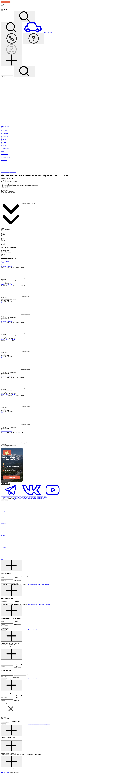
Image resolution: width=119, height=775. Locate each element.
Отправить (3, 584)
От (27, 673)
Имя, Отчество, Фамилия (19, 664)
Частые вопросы (17, 497)
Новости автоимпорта (26, 497)
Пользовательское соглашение (37, 498)
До (27, 674)
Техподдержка (4, 499)
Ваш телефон (17, 578)
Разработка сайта (12, 499)
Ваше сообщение (17, 627)
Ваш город (16, 700)
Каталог (6, 172)
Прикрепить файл (4, 628)
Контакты (45, 497)
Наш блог (34, 497)
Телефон (16, 666)
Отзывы (11, 497)
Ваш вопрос (16, 583)
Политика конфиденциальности (22, 498)
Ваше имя (16, 577)
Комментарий (16, 677)
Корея (9, 172)
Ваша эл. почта (17, 580)
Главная (2, 172)
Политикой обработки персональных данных (39, 584)
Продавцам (43, 496)
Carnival (14, 172)
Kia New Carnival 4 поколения (8, 339)
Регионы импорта (5, 497)
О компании (40, 497)
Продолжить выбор (14, 772)
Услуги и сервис (30, 496)
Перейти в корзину (5, 772)
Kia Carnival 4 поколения (6, 266)
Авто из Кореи (14, 496)
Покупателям (37, 496)
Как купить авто (22, 496)
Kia (11, 172)
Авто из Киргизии (6, 496)
